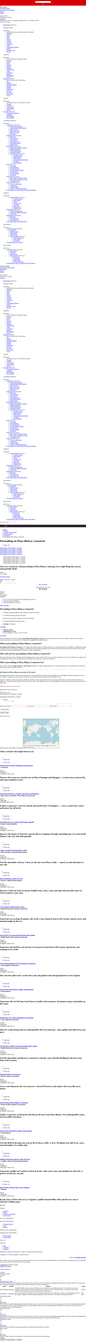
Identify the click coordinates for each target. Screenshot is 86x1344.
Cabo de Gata (10, 69)
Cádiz (8, 71)
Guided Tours (17, 203)
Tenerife (9, 104)
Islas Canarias (10, 117)
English (12, 10)
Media (5, 1212)
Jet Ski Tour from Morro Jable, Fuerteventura (16, 1131)
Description (3, 635)
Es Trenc (9, 91)
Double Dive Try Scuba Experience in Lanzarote (16, 1018)
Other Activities (14, 153)
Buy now (3, 596)
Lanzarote (9, 105)
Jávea (8, 36)
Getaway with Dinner (16, 184)
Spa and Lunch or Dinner (17, 170)
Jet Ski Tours (13, 140)
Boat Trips (13, 134)
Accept (8, 1266)
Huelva (9, 66)
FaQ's (4, 1225)
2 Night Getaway (14, 187)
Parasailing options (5, 576)
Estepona (9, 65)
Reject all (3, 1266)
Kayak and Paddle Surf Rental (18, 128)
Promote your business (9, 1214)
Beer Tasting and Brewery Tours (18, 179)
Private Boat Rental (15, 143)
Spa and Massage (14, 169)
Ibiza (8, 81)
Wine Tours (10, 176)
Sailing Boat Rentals (15, 150)
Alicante (9, 41)
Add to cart (3, 772)
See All (9, 51)
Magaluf (9, 86)
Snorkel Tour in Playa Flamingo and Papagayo (16, 765)
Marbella (9, 68)
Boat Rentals (10, 146)
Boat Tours (13, 137)
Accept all (19, 1339)
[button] (6, 1281)
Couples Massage (14, 173)
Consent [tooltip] (2, 1272)
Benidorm (9, 33)
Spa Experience (14, 167)
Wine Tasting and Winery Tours (18, 178)
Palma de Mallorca (12, 84)
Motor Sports (16, 158)
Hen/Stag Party (17, 163)
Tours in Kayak (14, 138)
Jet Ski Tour (13, 214)
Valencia (9, 42)
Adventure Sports (18, 199)
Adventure (13, 230)
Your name (31, 706)
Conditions (3, 627)
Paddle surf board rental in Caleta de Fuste (15, 1159)
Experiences (16, 241)
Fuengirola (9, 72)
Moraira (9, 39)
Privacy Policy (7, 1236)
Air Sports (16, 161)
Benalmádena (10, 75)
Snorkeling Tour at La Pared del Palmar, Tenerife (17, 822)
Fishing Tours (13, 144)
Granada (9, 60)
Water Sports (10, 125)
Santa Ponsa (10, 89)
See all (8, 77)
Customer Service (8, 1224)
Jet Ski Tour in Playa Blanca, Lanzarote (14, 1103)
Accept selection (11, 1339)
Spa (8, 164)
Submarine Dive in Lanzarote (10, 1074)
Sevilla (8, 62)
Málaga (9, 74)
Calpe (8, 45)
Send (7, 712)
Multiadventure (17, 156)
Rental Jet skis (14, 129)
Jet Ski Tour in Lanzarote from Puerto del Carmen (17, 935)
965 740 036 (3, 7)
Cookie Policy (7, 1237)
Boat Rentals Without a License (18, 147)
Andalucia (9, 114)
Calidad (5, 699)
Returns (5, 1227)
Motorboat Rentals (15, 149)
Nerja (8, 63)
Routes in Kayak (14, 132)
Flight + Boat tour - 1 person (7, 579)
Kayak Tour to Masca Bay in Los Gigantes (14, 1187)
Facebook (6, 1247)
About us (5, 1211)
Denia (8, 35)
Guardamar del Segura (13, 47)
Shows (15, 202)
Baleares (5, 78)
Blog (4, 1246)
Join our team (6, 1215)
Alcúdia (9, 87)
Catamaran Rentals (15, 152)
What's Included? (4, 605)
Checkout (2, 19)
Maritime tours (10, 215)
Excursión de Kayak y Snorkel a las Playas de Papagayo (19, 794)
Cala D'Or (9, 92)
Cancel (2, 1338)
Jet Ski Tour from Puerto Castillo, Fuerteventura (17, 989)
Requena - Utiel (11, 50)
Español (4, 10)
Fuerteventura (10, 108)
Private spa (13, 175)
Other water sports (15, 131)
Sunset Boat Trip (14, 141)
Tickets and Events (18, 238)
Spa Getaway (13, 185)
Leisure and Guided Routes (20, 159)
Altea (8, 38)
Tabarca (9, 48)
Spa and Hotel (14, 172)
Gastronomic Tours (15, 181)
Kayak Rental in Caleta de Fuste (11, 879)
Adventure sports (18, 155)
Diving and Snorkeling (16, 126)
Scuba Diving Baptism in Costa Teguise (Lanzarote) (18, 963)
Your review (53, 706)
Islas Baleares (10, 116)
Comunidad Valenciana (13, 113)
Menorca (9, 83)
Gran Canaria (10, 107)
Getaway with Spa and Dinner (18, 188)
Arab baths (13, 166)
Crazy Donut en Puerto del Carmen (12, 907)
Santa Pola (9, 44)
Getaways (9, 182)
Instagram (6, 1249)
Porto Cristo (10, 94)
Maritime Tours (11, 135)
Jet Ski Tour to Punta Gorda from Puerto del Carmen (18, 1046)
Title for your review (6, 706)
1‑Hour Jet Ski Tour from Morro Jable (13, 850)
